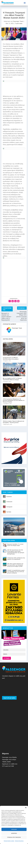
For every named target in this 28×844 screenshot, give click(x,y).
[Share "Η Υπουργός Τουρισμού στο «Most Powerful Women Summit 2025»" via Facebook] (9, 301)
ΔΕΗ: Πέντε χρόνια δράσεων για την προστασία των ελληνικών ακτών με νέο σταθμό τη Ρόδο (15, 565)
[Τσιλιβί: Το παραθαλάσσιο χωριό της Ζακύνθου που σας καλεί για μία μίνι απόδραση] (4, 571)
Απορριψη (14, 833)
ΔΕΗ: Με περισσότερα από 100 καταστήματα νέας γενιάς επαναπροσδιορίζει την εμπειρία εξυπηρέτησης (15, 552)
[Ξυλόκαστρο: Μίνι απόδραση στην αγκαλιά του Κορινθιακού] (4, 559)
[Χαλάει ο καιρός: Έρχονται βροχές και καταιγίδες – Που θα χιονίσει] (14, 412)
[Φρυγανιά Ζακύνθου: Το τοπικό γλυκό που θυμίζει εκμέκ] (4, 545)
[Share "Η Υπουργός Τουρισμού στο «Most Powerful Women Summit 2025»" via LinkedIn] (15, 301)
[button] (26, 807)
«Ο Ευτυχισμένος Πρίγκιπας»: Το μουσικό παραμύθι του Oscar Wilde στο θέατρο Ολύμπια (13, 400)
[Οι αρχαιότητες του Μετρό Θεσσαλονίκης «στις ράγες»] (14, 348)
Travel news (18, 23)
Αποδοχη (14, 829)
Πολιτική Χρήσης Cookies (9, 840)
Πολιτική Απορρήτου (19, 840)
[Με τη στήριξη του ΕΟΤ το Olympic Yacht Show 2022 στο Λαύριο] (14, 369)
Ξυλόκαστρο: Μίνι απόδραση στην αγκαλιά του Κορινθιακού (16, 558)
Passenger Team (18, 21)
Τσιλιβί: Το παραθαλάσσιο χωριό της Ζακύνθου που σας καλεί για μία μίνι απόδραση (15, 572)
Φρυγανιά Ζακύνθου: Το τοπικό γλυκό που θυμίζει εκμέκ (15, 544)
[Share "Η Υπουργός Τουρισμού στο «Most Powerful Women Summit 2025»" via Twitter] (12, 301)
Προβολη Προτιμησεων (14, 837)
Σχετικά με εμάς (9, 698)
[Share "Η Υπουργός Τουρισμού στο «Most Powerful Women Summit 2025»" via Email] (18, 301)
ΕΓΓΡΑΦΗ (7, 658)
